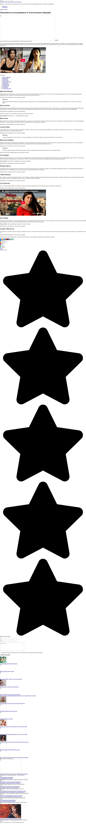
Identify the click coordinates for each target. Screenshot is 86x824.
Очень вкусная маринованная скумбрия (8, 663)
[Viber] (9, 239)
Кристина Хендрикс (7, 81)
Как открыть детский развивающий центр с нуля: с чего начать (13, 734)
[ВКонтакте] (1, 239)
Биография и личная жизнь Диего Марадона (9, 787)
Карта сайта (5, 7)
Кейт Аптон (5, 79)
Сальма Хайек (6, 80)
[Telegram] (13, 239)
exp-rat (1, 248)
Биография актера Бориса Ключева (7, 801)
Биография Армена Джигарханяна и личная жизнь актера (12, 792)
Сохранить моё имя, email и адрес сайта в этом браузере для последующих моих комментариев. (22, 652)
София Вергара (6, 85)
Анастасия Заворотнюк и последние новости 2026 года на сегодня (14, 742)
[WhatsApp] (11, 239)
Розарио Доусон (6, 84)
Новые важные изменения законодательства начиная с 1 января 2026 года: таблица (18, 695)
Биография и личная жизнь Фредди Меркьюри (10, 783)
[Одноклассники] (2, 239)
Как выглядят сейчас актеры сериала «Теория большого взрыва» (14, 773)
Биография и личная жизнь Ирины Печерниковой (11, 818)
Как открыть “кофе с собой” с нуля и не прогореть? (11, 679)
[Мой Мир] (4, 239)
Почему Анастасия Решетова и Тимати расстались (11, 796)
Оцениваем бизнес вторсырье (6, 718)
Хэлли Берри (5, 82)
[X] (8, 239)
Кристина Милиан (7, 77)
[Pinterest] (6, 239)
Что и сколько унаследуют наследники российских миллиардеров (14, 757)
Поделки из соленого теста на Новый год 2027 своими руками (13, 726)
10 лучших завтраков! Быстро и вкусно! (8, 711)
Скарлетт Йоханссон (7, 88)
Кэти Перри (5, 87)
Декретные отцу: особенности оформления (9, 686)
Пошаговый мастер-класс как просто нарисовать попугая (12, 703)
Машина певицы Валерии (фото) (7, 671)
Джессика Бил (6, 78)
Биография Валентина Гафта (6, 778)
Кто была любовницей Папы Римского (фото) (10, 749)
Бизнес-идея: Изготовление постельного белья (10, 694)
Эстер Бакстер (6, 86)
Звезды (56, 40)
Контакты (5, 6)
